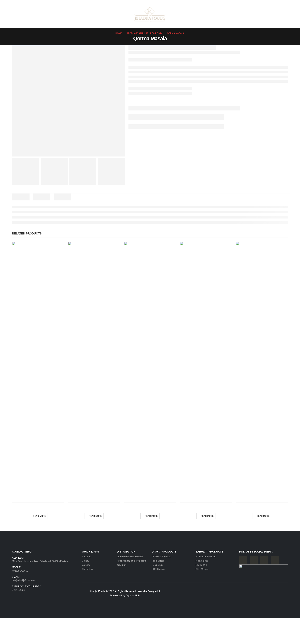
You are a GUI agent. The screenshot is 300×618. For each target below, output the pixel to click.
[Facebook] (243, 560)
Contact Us (277, 14)
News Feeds (230, 14)
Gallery (261, 14)
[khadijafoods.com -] (150, 14)
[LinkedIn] (275, 560)
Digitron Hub (133, 595)
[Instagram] (264, 560)
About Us (33, 14)
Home (18, 14)
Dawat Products (56, 14)
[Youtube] (254, 560)
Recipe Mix (38, 507)
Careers (246, 14)
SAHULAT (81, 14)
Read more (39, 516)
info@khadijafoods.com (24, 580)
